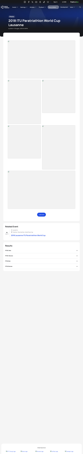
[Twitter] (32, 2)
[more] (41, 59)
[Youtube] (36, 2)
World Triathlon (5, 7)
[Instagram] (25, 2)
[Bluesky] (48, 2)
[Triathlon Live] (74, 2)
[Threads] (40, 2)
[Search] (80, 7)
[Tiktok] (44, 2)
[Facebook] (29, 2)
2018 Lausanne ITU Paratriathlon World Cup (28, 235)
